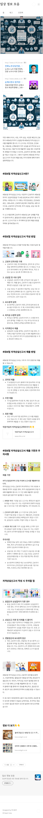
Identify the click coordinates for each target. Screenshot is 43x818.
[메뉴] (38, 4)
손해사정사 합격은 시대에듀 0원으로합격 (15, 82)
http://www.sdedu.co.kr (14, 79)
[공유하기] (11, 764)
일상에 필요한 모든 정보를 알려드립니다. (15, 778)
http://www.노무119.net (14, 63)
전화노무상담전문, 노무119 (15, 66)
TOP (38, 811)
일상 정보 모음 (8, 775)
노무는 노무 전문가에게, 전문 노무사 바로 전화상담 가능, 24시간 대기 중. (14, 70)
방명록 (20, 12)
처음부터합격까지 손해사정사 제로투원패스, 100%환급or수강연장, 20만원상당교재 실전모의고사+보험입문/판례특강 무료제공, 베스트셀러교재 (15, 86)
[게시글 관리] (13, 764)
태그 (11, 12)
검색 (33, 4)
